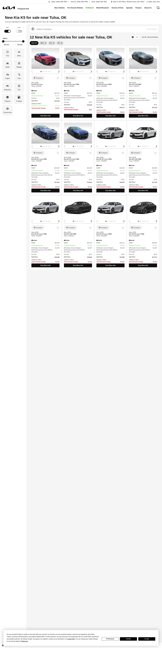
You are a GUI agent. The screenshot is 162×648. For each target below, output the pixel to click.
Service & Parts (117, 8)
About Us (148, 8)
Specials (129, 8)
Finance (138, 8)
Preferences (110, 639)
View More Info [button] (45, 116)
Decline (128, 639)
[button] (158, 8)
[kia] (9, 7)
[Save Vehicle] (58, 78)
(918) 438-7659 (61, 2)
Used (19, 27)
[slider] (3, 41)
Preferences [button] (24, 641)
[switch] (7, 29)
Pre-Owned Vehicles (75, 8)
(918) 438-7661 (101, 2)
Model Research (102, 8)
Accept (146, 639)
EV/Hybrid (90, 8)
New (7, 27)
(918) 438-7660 (82, 2)
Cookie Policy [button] (71, 639)
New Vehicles (59, 8)
